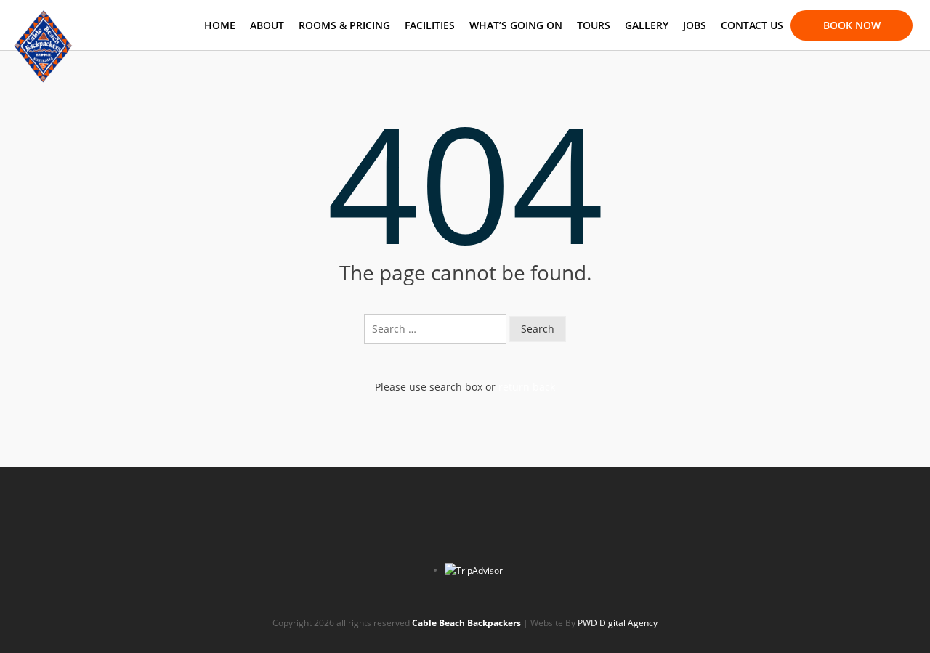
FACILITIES (430, 25)
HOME (219, 25)
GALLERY (646, 25)
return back (526, 387)
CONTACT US (752, 25)
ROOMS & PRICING (344, 25)
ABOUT (267, 25)
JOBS (694, 25)
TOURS (593, 25)
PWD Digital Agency (618, 623)
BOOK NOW (852, 24)
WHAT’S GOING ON (515, 25)
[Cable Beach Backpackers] (43, 18)
